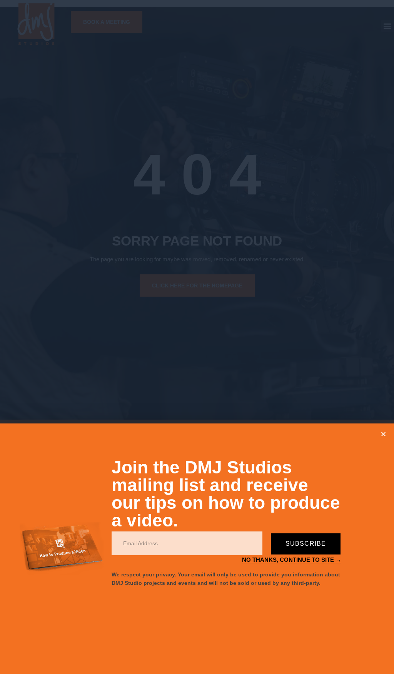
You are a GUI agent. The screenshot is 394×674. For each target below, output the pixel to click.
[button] (383, 434)
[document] (197, 337)
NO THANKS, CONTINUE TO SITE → (291, 559)
